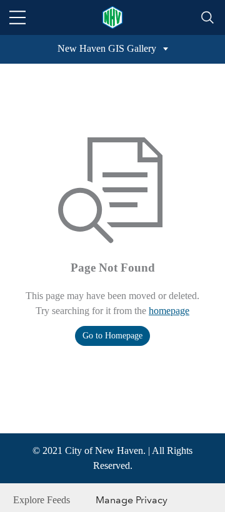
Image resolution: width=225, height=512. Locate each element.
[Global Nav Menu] (17, 17)
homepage (169, 310)
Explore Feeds (41, 500)
